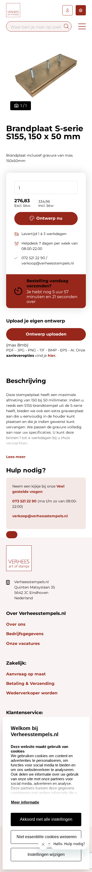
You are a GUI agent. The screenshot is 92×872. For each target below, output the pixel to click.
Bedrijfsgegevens (25, 633)
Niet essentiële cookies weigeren (47, 837)
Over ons (16, 624)
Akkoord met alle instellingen (46, 819)
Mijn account (67, 10)
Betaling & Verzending (30, 683)
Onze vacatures (23, 643)
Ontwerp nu (49, 218)
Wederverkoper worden (31, 693)
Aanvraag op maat (26, 674)
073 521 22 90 (24, 501)
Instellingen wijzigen (46, 854)
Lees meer (16, 457)
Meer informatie (25, 802)
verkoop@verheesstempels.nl (40, 516)
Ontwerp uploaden (46, 334)
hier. (52, 355)
